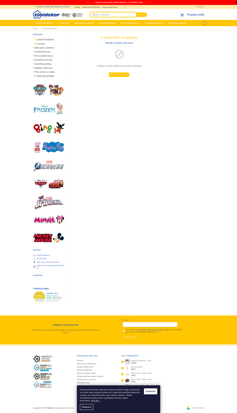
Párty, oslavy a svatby (44, 71)
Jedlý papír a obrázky (44, 47)
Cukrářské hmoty (42, 51)
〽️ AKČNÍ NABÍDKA (44, 39)
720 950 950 (42, 258)
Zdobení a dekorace (43, 67)
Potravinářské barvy (43, 55)
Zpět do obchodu (119, 74)
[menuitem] (42, 23)
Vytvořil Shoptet (197, 408)
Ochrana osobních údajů (86, 373)
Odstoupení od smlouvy (86, 379)
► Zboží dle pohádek (44, 76)
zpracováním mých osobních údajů (150, 329)
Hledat (141, 14)
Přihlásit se (130, 337)
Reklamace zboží (83, 383)
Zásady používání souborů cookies (90, 376)
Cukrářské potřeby (43, 63)
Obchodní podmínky (84, 370)
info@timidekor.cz (43, 255)
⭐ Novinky (39, 43)
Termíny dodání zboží (109, 7)
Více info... (95, 400)
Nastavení (86, 407)
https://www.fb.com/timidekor (48, 262)
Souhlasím (150, 391)
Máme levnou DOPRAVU (91, 7)
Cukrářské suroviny (43, 59)
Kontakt (77, 7)
